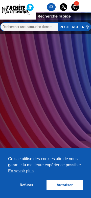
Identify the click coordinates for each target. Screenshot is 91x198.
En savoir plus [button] (21, 171)
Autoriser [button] (65, 185)
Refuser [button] (26, 185)
